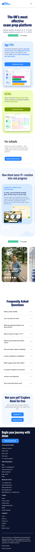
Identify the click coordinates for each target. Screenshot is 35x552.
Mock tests (5, 453)
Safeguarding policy (7, 505)
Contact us (5, 521)
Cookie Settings (6, 510)
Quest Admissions (23, 54)
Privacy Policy (6, 545)
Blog (3, 464)
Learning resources (7, 469)
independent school (23, 51)
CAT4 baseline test (7, 485)
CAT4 (15, 54)
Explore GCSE (17, 420)
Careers (4, 523)
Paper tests (5, 451)
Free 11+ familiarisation (8, 467)
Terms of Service (6, 548)
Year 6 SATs (11, 56)
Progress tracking (7, 448)
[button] (31, 4)
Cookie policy (5, 503)
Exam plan (4, 456)
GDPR (3, 507)
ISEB (10, 54)
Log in (3, 516)
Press (3, 525)
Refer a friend (5, 528)
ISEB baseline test (7, 487)
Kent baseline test (7, 490)
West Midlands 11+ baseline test (10, 492)
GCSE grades (13, 101)
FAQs (3, 476)
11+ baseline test (6, 482)
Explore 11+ (17, 414)
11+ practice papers (7, 458)
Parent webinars (6, 472)
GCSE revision (20, 98)
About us (4, 518)
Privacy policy (6, 500)
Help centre (5, 474)
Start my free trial (10, 441)
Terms (3, 498)
